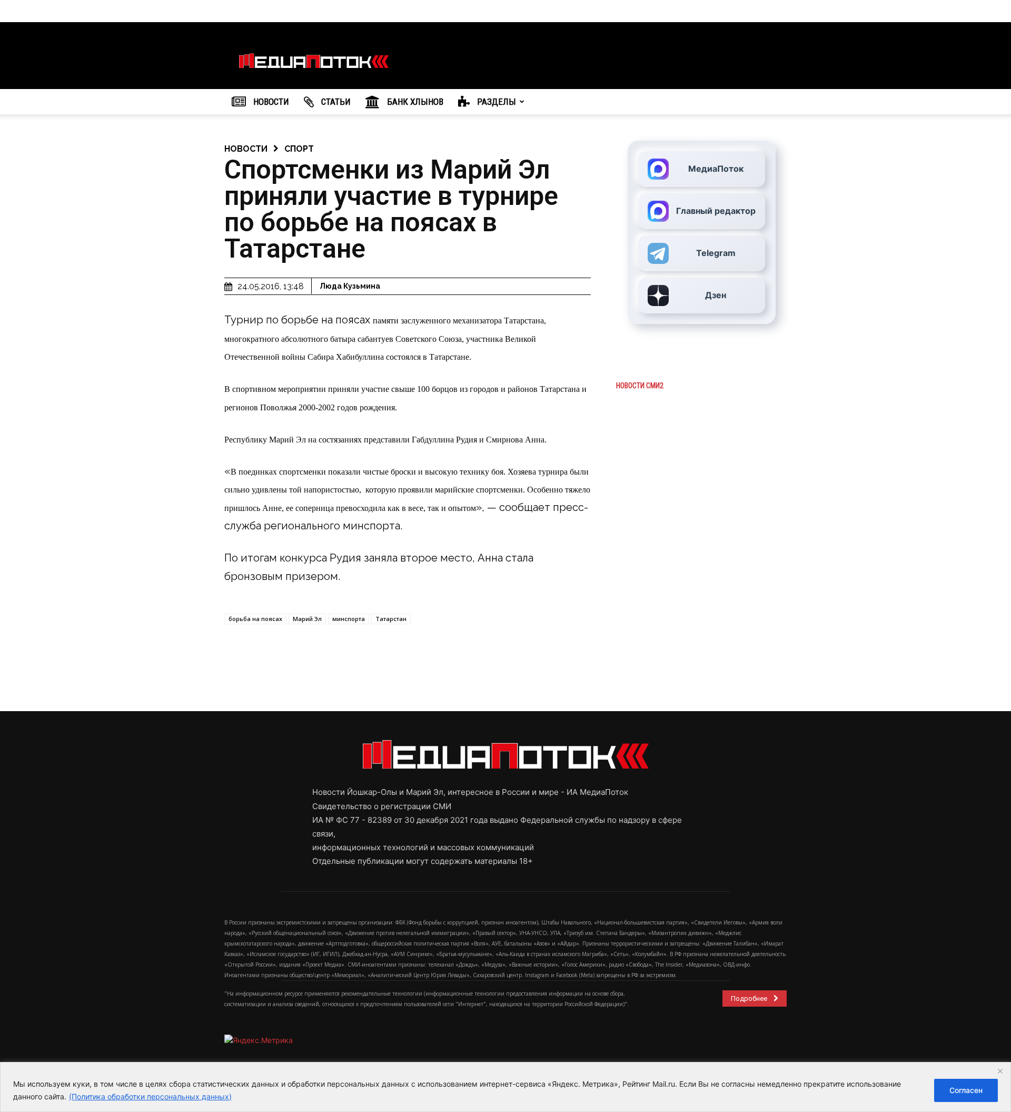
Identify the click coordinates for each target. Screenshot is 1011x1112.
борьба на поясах (255, 619)
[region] (505, 1087)
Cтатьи (335, 101)
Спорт (299, 149)
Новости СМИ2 (639, 385)
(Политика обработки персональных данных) (150, 1096)
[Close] (1000, 1071)
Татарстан (391, 619)
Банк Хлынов (414, 101)
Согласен (966, 1090)
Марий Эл (307, 619)
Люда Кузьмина (350, 286)
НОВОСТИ (270, 101)
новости (245, 149)
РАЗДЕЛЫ (495, 101)
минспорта (348, 619)
